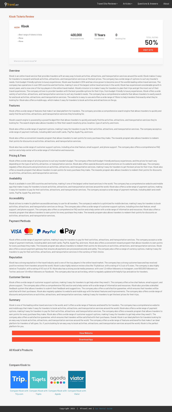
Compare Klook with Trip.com (19, 392)
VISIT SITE (148, 50)
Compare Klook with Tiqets (38, 392)
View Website (86, 333)
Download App (86, 339)
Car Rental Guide (103, 409)
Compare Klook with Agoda (58, 392)
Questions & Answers (148, 3)
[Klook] (17, 28)
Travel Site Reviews (106, 3)
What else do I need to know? (24, 61)
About (166, 3)
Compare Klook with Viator (77, 392)
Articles (127, 3)
